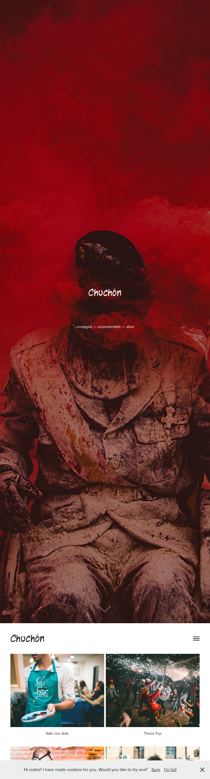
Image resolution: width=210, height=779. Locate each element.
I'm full (170, 769)
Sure (155, 769)
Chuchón (27, 638)
